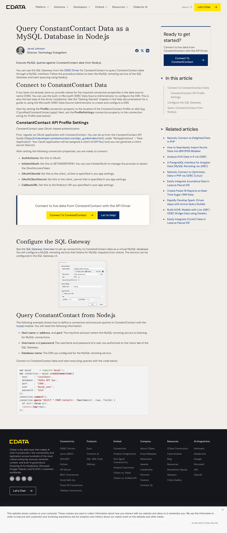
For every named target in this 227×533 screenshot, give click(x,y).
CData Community (177, 448)
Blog (169, 458)
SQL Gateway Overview (40, 249)
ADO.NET (65, 458)
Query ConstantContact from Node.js (185, 110)
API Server (65, 469)
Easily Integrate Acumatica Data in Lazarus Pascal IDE (188, 183)
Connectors (120, 448)
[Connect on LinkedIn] (147, 50)
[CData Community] (30, 478)
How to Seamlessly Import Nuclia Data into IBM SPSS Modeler (187, 149)
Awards (144, 464)
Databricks (200, 453)
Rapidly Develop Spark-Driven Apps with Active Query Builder (186, 202)
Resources (172, 464)
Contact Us (146, 485)
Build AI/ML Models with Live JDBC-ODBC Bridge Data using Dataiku (189, 211)
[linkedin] (12, 478)
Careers (144, 480)
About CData (147, 448)
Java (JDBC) (66, 453)
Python (64, 464)
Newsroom (146, 458)
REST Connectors (69, 474)
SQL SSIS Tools (95, 458)
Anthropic (199, 448)
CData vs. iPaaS (122, 472)
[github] (24, 478)
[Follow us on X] (142, 50)
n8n (196, 469)
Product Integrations (125, 453)
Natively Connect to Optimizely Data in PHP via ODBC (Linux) (186, 173)
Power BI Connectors (71, 485)
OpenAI (198, 474)
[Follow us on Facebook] (137, 50)
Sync (89, 448)
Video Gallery (174, 480)
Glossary (172, 474)
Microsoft (199, 464)
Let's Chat (204, 7)
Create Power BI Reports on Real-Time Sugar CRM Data (187, 192)
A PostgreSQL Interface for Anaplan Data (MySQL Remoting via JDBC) (188, 164)
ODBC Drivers (67, 448)
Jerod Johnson (36, 48)
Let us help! (108, 215)
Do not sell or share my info (205, 523)
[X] (18, 478)
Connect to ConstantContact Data (188, 88)
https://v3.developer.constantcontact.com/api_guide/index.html (64, 138)
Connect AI (93, 453)
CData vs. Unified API (125, 478)
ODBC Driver (71, 70)
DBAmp (91, 464)
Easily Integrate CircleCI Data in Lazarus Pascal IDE (186, 221)
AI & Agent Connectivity (121, 460)
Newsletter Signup (177, 469)
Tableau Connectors (71, 490)
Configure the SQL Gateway (184, 102)
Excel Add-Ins (67, 480)
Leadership (146, 469)
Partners (144, 474)
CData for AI (140, 7)
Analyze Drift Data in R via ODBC (187, 157)
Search (185, 7)
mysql (20, 326)
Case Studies (174, 453)
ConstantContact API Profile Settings (188, 95)
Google (198, 458)
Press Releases (148, 453)
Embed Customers (124, 467)
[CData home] (18, 7)
